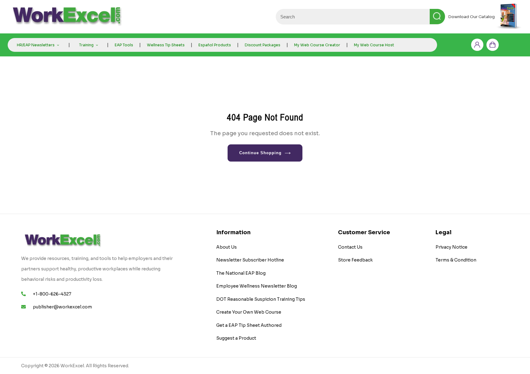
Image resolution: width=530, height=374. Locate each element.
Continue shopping (260, 153)
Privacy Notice (451, 247)
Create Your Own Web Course (248, 312)
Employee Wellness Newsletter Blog (256, 286)
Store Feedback (355, 260)
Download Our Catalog (471, 16)
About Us (226, 247)
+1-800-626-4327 (52, 294)
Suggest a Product (236, 338)
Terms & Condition (456, 260)
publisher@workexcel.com (62, 307)
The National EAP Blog (241, 273)
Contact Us (350, 247)
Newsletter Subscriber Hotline (250, 260)
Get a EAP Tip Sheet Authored (249, 325)
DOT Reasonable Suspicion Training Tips (260, 299)
